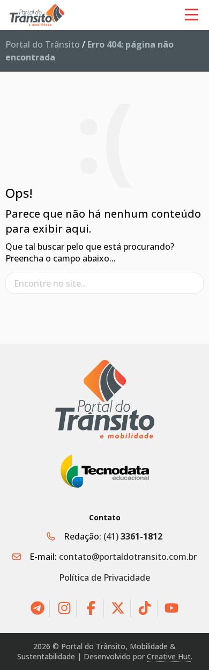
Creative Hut (169, 656)
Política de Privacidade (104, 577)
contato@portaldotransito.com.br (128, 557)
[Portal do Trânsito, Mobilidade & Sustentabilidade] (104, 399)
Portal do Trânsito (42, 44)
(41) (132, 536)
